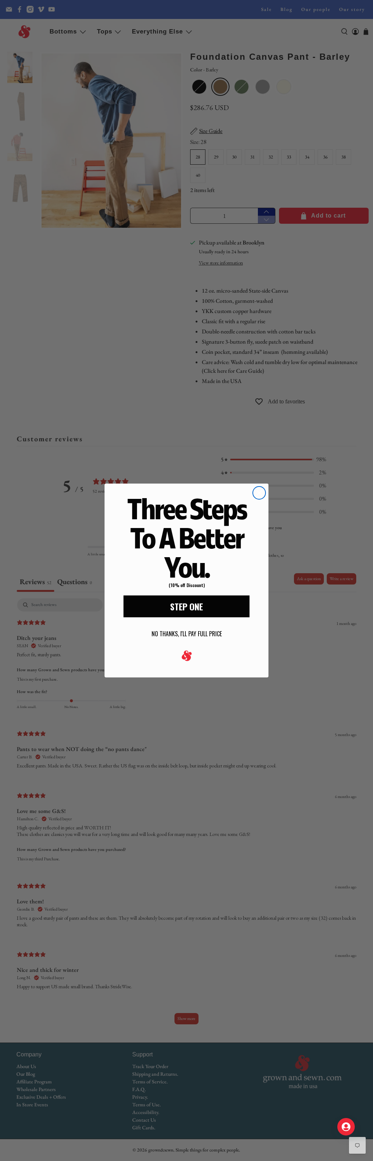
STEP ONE (186, 606)
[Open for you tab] (346, 1126)
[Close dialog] (259, 492)
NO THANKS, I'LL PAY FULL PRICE (187, 633)
